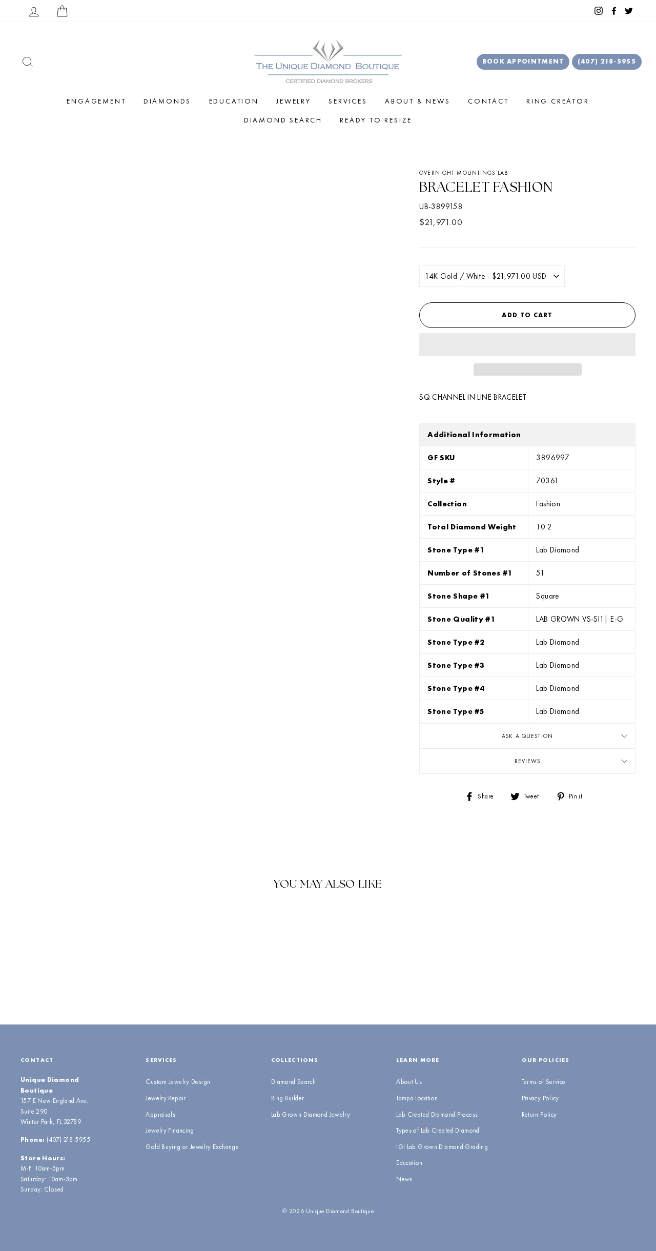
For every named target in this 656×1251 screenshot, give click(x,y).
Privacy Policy (540, 1098)
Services (348, 101)
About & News (417, 101)
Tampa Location (417, 1098)
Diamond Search (283, 120)
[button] (527, 344)
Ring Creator (557, 101)
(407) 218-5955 (607, 61)
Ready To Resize (376, 120)
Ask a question (527, 736)
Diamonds (167, 101)
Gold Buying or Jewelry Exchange (192, 1146)
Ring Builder (287, 1098)
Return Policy (539, 1114)
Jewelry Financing (170, 1130)
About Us (409, 1081)
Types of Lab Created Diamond (438, 1130)
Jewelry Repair (166, 1098)
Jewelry (293, 101)
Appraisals (160, 1114)
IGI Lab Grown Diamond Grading (442, 1146)
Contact (488, 101)
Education (234, 101)
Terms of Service (544, 1081)
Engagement (96, 101)
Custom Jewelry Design (178, 1081)
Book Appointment (523, 61)
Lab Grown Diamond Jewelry (310, 1114)
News (404, 1179)
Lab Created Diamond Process (437, 1114)
